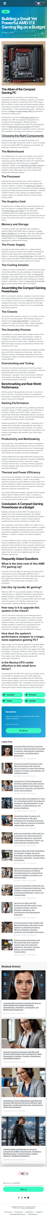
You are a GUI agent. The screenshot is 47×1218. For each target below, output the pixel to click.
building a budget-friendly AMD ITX (22, 111)
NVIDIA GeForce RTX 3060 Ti (15, 211)
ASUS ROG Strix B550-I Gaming (32, 165)
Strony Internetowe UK (27, 1208)
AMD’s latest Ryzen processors (19, 127)
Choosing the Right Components (23, 136)
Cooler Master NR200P (20, 321)
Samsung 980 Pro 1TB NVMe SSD (14, 236)
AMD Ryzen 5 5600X (34, 186)
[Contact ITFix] (18, 1197)
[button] (5, 3)
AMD (6, 11)
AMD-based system (27, 117)
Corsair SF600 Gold (26, 256)
